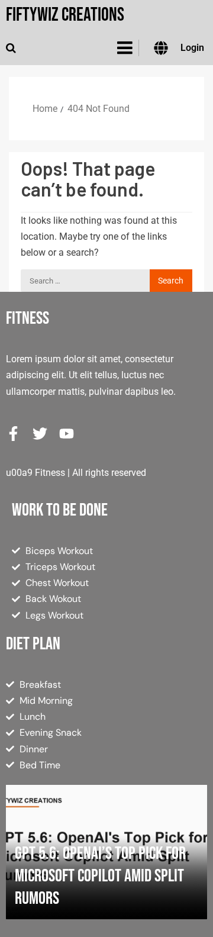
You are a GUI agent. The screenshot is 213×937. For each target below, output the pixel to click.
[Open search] (11, 48)
